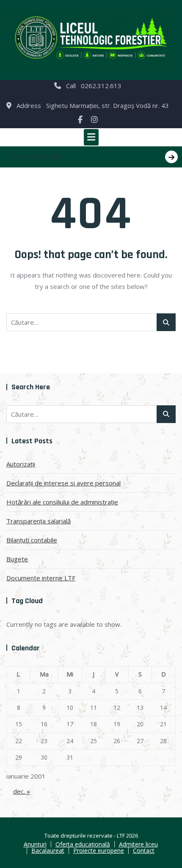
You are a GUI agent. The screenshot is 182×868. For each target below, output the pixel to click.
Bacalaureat (47, 850)
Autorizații (20, 464)
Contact (143, 850)
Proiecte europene (98, 850)
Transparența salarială (38, 521)
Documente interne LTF (40, 578)
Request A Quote (35, 156)
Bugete (17, 559)
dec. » (21, 791)
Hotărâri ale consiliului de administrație (62, 502)
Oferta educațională (82, 844)
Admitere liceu (138, 844)
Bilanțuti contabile (31, 540)
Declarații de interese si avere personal (63, 483)
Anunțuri (35, 844)
